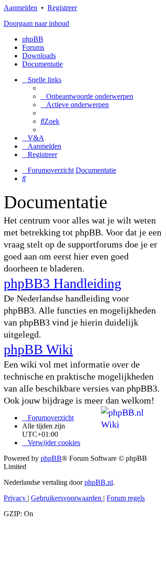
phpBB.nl (98, 482)
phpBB (32, 39)
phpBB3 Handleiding (62, 283)
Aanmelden (20, 8)
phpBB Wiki (38, 349)
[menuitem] (87, 96)
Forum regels (126, 498)
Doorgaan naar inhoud (36, 23)
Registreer (62, 8)
